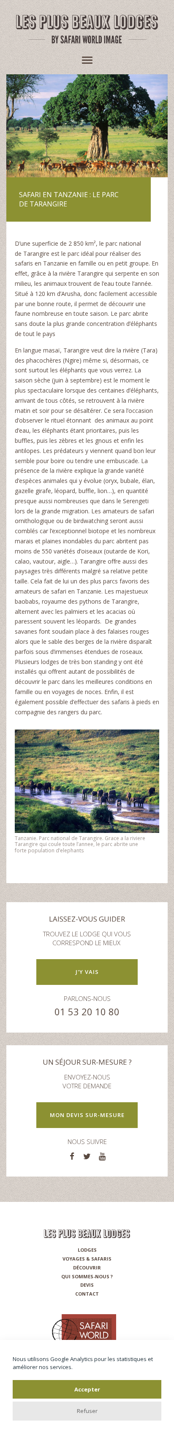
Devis (87, 1285)
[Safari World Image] (87, 39)
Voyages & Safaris (87, 1258)
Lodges (87, 1250)
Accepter (87, 1389)
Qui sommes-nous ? (87, 1276)
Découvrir (87, 1267)
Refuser (87, 1411)
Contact (87, 1294)
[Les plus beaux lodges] (87, 24)
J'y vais (87, 972)
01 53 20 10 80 (87, 1011)
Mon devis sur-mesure (87, 1115)
